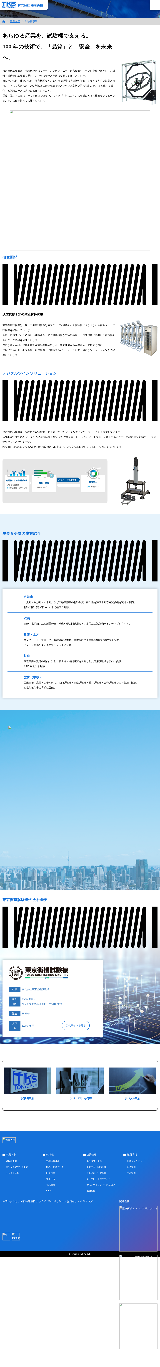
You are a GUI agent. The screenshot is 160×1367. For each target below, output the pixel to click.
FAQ (48, 1190)
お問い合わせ (10, 1201)
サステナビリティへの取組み (101, 1184)
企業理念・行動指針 (96, 1173)
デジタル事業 (12, 1173)
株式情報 (50, 1184)
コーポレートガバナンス (99, 1179)
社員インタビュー (135, 1161)
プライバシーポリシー (51, 1201)
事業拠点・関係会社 (96, 1167)
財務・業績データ (55, 1167)
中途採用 (131, 1173)
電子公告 (50, 1179)
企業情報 (92, 1154)
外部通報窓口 (28, 1201)
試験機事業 (11, 1161)
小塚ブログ (86, 1201)
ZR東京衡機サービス (138, 1357)
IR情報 (50, 1154)
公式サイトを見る (76, 1025)
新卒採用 (131, 1167)
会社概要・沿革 (94, 1161)
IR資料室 (50, 1173)
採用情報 (132, 1154)
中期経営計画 (52, 1161)
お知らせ (72, 1201)
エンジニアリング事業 (17, 1167)
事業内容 (15, 21)
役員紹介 (91, 1190)
